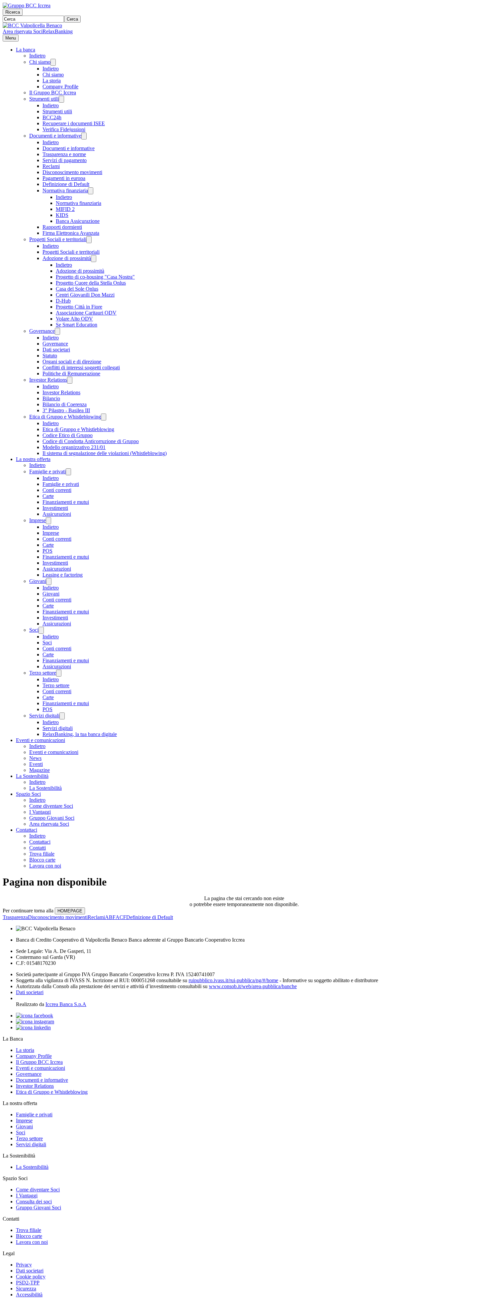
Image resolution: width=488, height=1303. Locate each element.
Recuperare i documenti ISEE (73, 123)
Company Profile (60, 86)
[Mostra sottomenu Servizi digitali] (62, 715)
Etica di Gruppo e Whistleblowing (65, 416)
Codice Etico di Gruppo (67, 435)
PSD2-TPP (28, 1282)
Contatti (37, 848)
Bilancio (51, 398)
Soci (34, 630)
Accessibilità (29, 1294)
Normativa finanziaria (65, 190)
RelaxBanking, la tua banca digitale (79, 734)
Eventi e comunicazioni (40, 740)
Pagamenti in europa (63, 178)
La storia (51, 80)
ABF (110, 917)
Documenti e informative (55, 136)
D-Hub (63, 301)
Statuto (49, 355)
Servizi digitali (44, 715)
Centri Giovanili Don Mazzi (85, 295)
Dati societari (56, 349)
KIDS (62, 215)
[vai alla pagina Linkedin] (33, 1027)
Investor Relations (48, 380)
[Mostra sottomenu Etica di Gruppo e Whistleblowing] (103, 417)
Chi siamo (39, 62)
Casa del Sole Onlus (77, 289)
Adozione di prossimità (66, 258)
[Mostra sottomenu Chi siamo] (53, 62)
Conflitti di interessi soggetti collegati (81, 367)
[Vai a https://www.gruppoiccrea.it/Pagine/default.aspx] (26, 5)
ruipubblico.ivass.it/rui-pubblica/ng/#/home (233, 980)
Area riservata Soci (22, 31)
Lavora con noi (45, 866)
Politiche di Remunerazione (71, 373)
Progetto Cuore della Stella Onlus (91, 283)
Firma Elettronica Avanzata (70, 233)
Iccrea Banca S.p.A (65, 1004)
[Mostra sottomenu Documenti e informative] (84, 136)
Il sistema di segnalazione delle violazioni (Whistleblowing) (104, 453)
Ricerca (12, 12)
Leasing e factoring (62, 575)
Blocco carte (42, 860)
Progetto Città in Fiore (79, 307)
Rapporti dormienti (62, 227)
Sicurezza (26, 1288)
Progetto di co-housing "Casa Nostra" (95, 277)
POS (47, 551)
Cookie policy (30, 1276)
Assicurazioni (56, 514)
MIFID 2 (65, 209)
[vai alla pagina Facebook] (34, 1015)
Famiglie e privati (47, 471)
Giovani (37, 581)
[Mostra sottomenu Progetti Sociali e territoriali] (89, 239)
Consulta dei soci (34, 1201)
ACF (121, 917)
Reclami (51, 166)
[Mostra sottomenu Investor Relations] (69, 380)
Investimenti (55, 508)
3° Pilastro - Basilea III (66, 410)
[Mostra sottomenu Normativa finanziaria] (90, 190)
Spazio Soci (28, 794)
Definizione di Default (65, 184)
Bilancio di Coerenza (64, 404)
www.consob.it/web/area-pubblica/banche (253, 986)
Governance (42, 331)
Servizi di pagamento (64, 160)
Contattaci (26, 830)
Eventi (36, 764)
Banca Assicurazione (78, 221)
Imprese (37, 520)
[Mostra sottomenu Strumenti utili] (61, 99)
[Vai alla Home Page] (32, 25)
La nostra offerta (33, 459)
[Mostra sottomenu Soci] (41, 630)
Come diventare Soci (51, 806)
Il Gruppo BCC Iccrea (52, 92)
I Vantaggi (40, 812)
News (35, 758)
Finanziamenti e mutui (65, 502)
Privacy (24, 1264)
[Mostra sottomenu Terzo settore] (58, 673)
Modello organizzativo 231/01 (74, 447)
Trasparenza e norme (64, 154)
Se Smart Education (76, 324)
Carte (48, 496)
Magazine (39, 770)
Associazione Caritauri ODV (86, 313)
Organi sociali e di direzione (71, 361)
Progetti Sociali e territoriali (57, 239)
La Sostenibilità (32, 776)
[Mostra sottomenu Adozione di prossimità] (93, 258)
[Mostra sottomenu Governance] (57, 331)
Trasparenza (15, 917)
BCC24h (51, 117)
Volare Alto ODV (74, 319)
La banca (25, 49)
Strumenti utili (44, 99)
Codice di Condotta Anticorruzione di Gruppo (90, 441)
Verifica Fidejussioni (63, 129)
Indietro (37, 55)
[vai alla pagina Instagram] (35, 1021)
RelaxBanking (57, 31)
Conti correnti (56, 490)
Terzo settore (42, 673)
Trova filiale (41, 854)
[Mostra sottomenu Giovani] (48, 581)
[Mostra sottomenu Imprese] (48, 520)
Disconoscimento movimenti (72, 172)
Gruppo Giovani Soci (51, 818)
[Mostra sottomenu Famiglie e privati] (68, 471)
